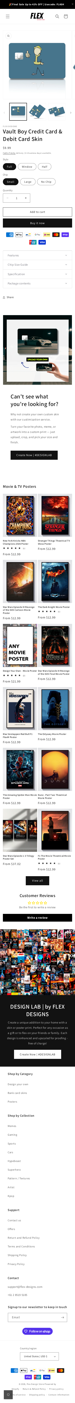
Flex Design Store (35, 1384)
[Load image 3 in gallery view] (56, 111)
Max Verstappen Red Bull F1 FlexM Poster (18, 736)
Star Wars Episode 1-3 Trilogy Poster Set (18, 857)
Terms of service (17, 1394)
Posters (12, 1101)
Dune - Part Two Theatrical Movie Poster (52, 796)
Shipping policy (37, 1394)
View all (37, 880)
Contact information (58, 1394)
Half (44, 166)
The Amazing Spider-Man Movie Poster (20, 796)
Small (10, 181)
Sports (12, 1143)
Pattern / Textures (19, 1178)
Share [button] (10, 297)
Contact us (14, 1220)
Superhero (14, 1169)
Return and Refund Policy (23, 1237)
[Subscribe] (62, 1317)
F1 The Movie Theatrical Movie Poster (54, 857)
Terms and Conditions (21, 1246)
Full (9, 166)
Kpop (11, 1196)
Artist (11, 1187)
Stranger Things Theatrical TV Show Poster (54, 542)
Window (27, 166)
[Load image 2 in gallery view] (37, 111)
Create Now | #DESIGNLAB (34, 455)
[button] (7, 16)
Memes (12, 1126)
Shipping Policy (17, 1255)
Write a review (37, 918)
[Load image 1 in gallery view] (18, 111)
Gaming (12, 1134)
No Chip (46, 181)
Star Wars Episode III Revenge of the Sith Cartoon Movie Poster (18, 610)
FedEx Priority (9, 153)
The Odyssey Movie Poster (52, 734)
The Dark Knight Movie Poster (54, 607)
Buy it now (37, 223)
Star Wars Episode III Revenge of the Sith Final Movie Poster (54, 672)
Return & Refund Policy (34, 1389)
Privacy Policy (16, 1264)
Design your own (18, 1084)
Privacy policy (56, 1389)
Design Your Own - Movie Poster (20, 670)
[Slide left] (4, 112)
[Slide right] (71, 112)
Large (28, 181)
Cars (10, 1152)
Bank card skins (17, 1093)
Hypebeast (14, 1161)
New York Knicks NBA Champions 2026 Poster (15, 542)
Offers (11, 1229)
